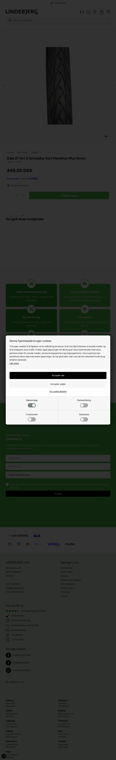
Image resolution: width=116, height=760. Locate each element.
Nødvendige (32, 400)
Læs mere (14, 363)
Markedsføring (84, 400)
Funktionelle (32, 414)
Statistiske (84, 414)
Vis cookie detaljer (58, 391)
